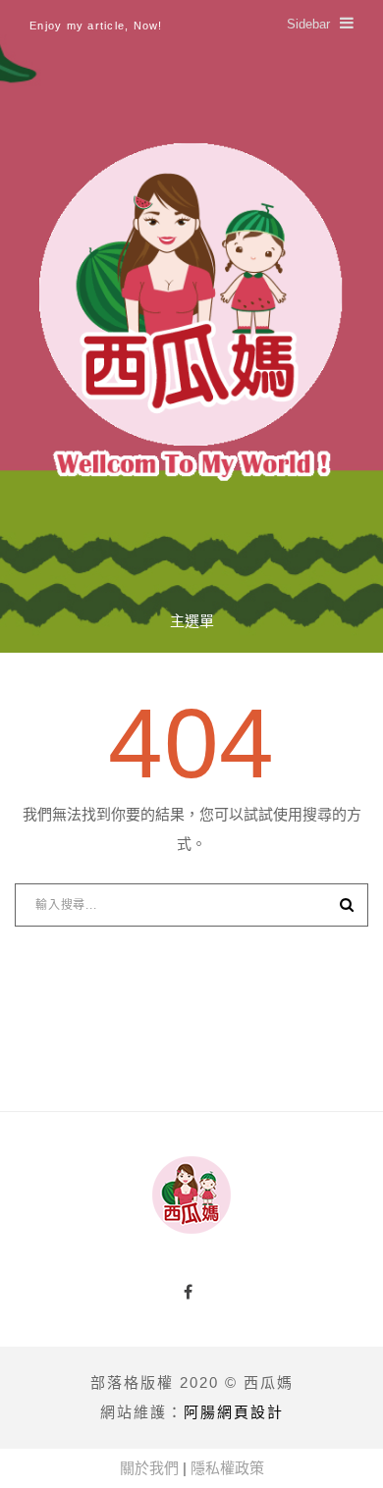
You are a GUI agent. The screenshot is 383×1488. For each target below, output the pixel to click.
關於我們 (149, 1468)
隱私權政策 (227, 1468)
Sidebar (308, 24)
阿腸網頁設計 (234, 1412)
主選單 (192, 620)
